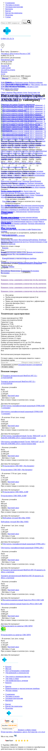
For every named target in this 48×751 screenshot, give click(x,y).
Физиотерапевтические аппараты (31, 139)
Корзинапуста (4, 73)
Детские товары (11, 690)
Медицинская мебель (9, 163)
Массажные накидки (23, 94)
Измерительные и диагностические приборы (22, 688)
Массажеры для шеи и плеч (27, 86)
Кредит (8, 11)
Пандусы (24, 125)
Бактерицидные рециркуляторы (26, 217)
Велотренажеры (38, 175)
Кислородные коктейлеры (11, 205)
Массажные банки (8, 82)
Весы (36, 262)
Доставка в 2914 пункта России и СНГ (15, 54)
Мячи (21, 191)
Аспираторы (25, 271)
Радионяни (35, 271)
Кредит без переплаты (13, 13)
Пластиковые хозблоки (18, 223)
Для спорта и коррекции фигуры (17, 676)
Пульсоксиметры (16, 262)
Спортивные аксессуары (35, 185)
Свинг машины (7, 92)
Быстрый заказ (13, 396)
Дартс (38, 193)
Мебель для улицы (8, 225)
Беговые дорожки (25, 175)
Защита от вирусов (8, 244)
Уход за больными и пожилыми (17, 671)
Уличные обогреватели (36, 223)
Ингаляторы (5, 271)
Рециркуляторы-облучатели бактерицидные (28, 145)
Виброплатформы (36, 82)
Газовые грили (6, 229)
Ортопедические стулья (38, 242)
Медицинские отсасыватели (19, 143)
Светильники (6, 147)
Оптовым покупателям (14, 7)
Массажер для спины (9, 86)
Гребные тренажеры (35, 183)
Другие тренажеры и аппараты (12, 187)
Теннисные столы (29, 173)
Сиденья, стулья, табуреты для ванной (21, 121)
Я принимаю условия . (21, 365)
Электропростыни (8, 211)
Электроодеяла (33, 207)
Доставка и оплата (12, 5)
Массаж (8, 669)
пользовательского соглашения (30, 365)
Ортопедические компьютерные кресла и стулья (19, 221)
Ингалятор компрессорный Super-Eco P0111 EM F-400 (21, 604)
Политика (9, 15)
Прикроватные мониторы (11, 153)
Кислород (14, 240)
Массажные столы (20, 92)
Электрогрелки (21, 211)
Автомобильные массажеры (11, 106)
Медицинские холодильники (17, 157)
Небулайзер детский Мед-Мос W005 (14, 522)
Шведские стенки (28, 195)
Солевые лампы (7, 217)
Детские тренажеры (19, 183)
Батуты (20, 171)
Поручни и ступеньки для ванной (25, 127)
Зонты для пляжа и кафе (22, 229)
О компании (10, 3)
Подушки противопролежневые (20, 117)
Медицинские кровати (9, 139)
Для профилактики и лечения (16, 681)
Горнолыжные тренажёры (11, 195)
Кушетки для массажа (26, 104)
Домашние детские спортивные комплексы (22, 196)
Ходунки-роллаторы (16, 115)
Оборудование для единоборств (13, 185)
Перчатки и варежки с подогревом (14, 207)
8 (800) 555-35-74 (7, 39)
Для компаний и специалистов (17, 673)
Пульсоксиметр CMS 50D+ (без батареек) (16, 470)
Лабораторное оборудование (32, 153)
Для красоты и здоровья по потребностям (22, 208)
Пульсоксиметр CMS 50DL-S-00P (13, 496)
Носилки (32, 147)
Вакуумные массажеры (10, 89)
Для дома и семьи (12, 678)
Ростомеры (42, 262)
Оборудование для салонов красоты (14, 151)
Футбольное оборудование (25, 193)
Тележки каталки (24, 155)
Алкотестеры (28, 262)
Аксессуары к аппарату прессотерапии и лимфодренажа (22, 97)
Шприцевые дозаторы (9, 155)
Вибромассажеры (22, 82)
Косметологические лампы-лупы (13, 252)
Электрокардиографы (20, 147)
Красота (8, 683)
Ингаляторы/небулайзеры (28, 240)
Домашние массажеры (9, 104)
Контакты (9, 9)
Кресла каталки (38, 117)
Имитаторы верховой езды (11, 181)
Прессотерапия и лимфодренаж (20, 96)
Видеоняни (5, 273)
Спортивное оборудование (35, 187)
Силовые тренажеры (9, 171)
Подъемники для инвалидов (11, 129)
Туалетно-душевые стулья (11, 125)
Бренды (8, 686)
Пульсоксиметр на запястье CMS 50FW (16, 635)
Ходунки (4, 115)
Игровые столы (16, 173)
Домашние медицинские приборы (34, 219)
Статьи (8, 17)
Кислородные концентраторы (32, 205)
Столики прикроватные (38, 151)
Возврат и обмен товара (27, 730)
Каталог (8, 667)
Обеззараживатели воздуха (18, 242)
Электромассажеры (11, 100)
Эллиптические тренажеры (11, 177)
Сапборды (30, 197)
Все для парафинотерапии (23, 254)
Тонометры (5, 262)
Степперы (25, 181)
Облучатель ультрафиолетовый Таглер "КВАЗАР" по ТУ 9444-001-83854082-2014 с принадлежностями (22, 443)
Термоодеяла (34, 209)
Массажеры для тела (39, 84)
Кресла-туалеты (29, 119)
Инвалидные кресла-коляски (12, 119)
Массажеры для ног (23, 84)
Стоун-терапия (28, 106)
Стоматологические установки (29, 163)
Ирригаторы (5, 240)
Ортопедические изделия (10, 219)
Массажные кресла (8, 84)
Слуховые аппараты (30, 129)
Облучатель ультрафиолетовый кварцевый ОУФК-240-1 (22, 548)
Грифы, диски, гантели (9, 191)
